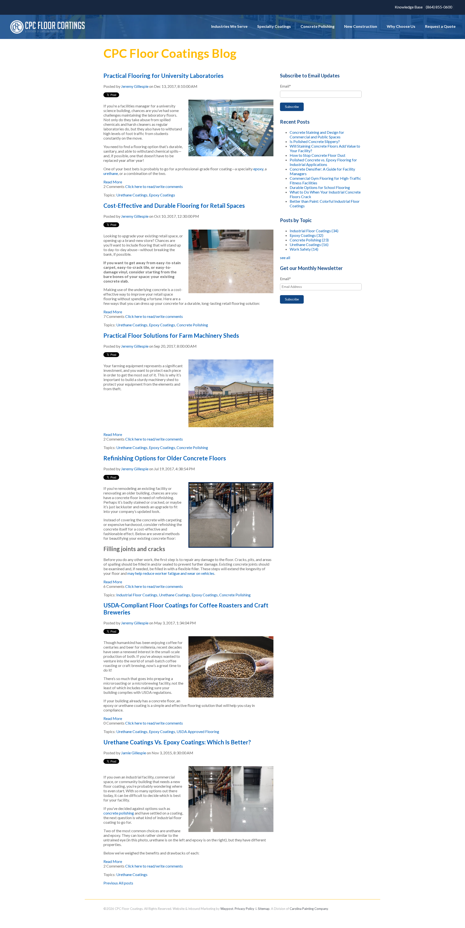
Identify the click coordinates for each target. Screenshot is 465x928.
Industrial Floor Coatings (136, 594)
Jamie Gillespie (133, 752)
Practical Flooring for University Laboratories (163, 75)
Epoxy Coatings (162, 195)
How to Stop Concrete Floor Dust (317, 155)
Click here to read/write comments (154, 186)
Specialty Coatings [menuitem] (274, 26)
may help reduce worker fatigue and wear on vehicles (170, 573)
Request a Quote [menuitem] (440, 26)
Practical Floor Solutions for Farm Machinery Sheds (171, 335)
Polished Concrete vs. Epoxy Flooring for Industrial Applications (323, 162)
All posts (126, 883)
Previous (110, 883)
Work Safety (304, 249)
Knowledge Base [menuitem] (409, 7)
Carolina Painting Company (309, 909)
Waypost (226, 909)
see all (285, 257)
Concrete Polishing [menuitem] (317, 26)
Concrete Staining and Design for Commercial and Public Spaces (317, 134)
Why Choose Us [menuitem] (401, 26)
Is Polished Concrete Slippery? (315, 141)
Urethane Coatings (131, 195)
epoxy (258, 168)
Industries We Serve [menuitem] (229, 26)
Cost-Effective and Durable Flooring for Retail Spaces (174, 205)
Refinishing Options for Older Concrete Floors (164, 458)
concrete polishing (118, 813)
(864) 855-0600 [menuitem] (439, 7)
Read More (112, 182)
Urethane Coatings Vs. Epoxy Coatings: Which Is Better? (177, 742)
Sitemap (264, 909)
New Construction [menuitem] (360, 26)
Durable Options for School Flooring (320, 187)
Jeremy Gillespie (134, 86)
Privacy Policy (244, 909)
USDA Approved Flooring (198, 731)
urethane (110, 173)
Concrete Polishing (192, 324)
